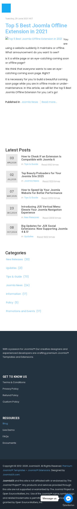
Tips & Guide (31, 164)
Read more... (49, 102)
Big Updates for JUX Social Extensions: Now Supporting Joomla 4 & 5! (44, 228)
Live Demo (9, 430)
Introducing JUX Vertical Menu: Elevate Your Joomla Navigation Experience (41, 209)
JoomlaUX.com (11, 474)
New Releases (31, 217)
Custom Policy (11, 401)
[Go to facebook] (68, 498)
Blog (5, 423)
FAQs (6, 436)
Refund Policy (10, 395)
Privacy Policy (10, 388)
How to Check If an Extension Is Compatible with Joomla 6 (41, 158)
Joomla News (29, 102)
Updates (28, 236)
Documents (9, 443)
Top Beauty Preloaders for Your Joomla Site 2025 (41, 175)
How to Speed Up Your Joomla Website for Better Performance (41, 191)
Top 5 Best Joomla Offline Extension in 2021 (36, 28)
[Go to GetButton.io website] (68, 505)
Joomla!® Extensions (39, 470)
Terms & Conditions (14, 382)
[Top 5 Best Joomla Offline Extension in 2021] (33, 38)
